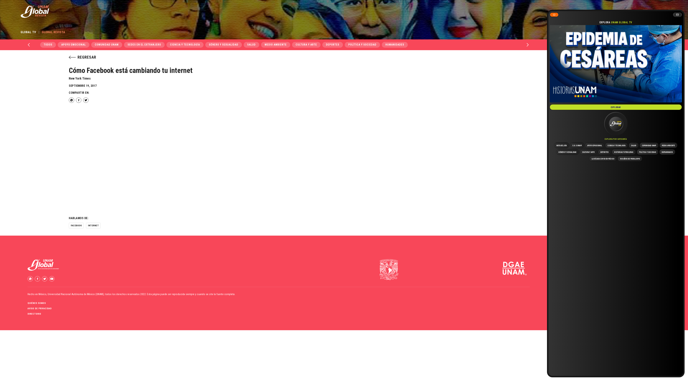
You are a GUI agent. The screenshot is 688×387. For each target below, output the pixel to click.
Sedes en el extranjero (144, 44)
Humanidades (394, 44)
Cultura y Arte (306, 44)
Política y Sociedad (362, 44)
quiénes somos (37, 303)
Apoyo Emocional (73, 44)
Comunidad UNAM (107, 44)
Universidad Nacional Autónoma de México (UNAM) (76, 294)
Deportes (332, 44)
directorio (34, 314)
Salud (251, 44)
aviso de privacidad (40, 308)
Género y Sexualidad (223, 44)
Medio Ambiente (276, 44)
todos (48, 44)
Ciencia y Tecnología (185, 44)
